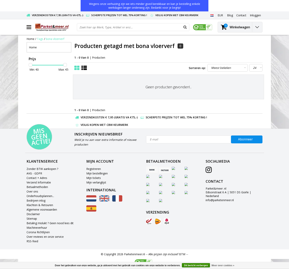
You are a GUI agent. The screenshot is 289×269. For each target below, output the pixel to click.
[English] (104, 200)
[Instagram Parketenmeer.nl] (209, 171)
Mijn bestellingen (97, 173)
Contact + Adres (37, 178)
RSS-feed (32, 241)
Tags (40, 39)
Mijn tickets (93, 178)
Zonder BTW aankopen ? (42, 169)
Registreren (93, 169)
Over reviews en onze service (45, 237)
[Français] (117, 200)
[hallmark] (202, 27)
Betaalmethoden (37, 187)
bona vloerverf (55, 39)
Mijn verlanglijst (96, 182)
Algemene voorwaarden (42, 209)
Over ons (32, 191)
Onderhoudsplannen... (40, 196)
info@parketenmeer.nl (220, 200)
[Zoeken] (185, 27)
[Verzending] (149, 221)
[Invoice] (165, 170)
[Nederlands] (212, 15)
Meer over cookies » (223, 265)
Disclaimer (33, 214)
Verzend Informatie (39, 182)
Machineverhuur (37, 227)
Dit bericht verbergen (196, 265)
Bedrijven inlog (36, 200)
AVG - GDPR (34, 173)
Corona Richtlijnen (38, 232)
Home (30, 39)
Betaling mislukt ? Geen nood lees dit (50, 223)
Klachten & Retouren (40, 205)
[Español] (91, 210)
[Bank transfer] (152, 170)
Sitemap (32, 218)
